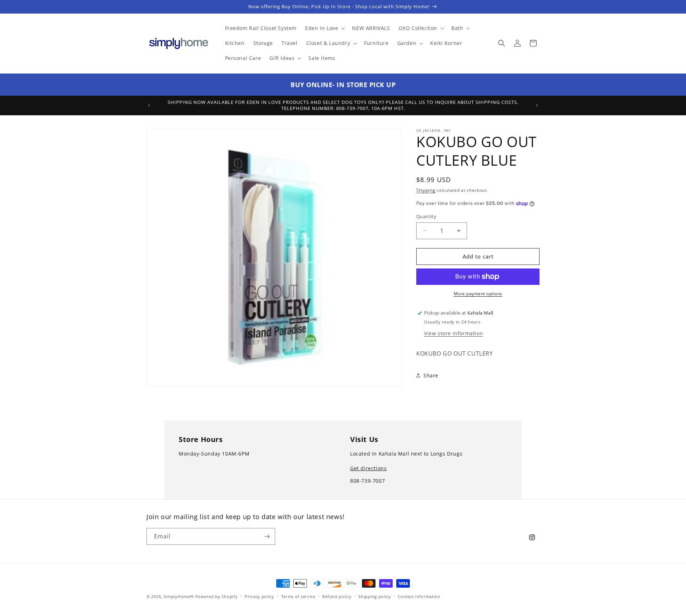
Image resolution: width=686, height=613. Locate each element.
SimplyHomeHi (179, 596)
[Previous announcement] (149, 105)
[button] (324, 28)
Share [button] (430, 375)
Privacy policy (259, 596)
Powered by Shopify (216, 596)
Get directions (368, 468)
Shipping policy (374, 596)
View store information (453, 333)
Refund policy (336, 596)
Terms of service (298, 596)
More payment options (478, 294)
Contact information (419, 596)
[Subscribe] (267, 536)
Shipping (426, 190)
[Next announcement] (537, 105)
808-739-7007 (367, 480)
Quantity (426, 216)
